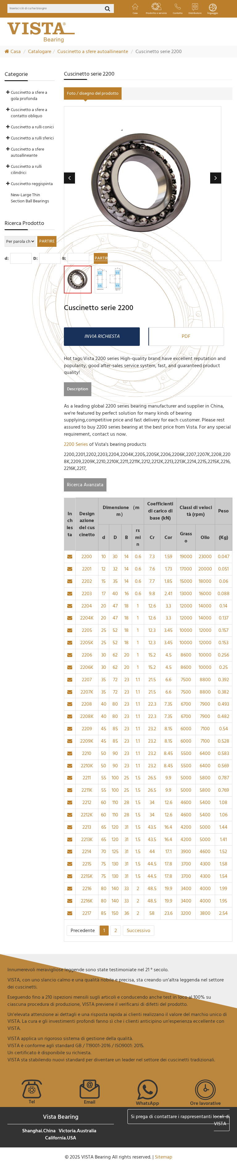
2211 (87, 778)
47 (115, 606)
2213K (87, 840)
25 (103, 630)
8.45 (168, 753)
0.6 (138, 557)
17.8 (168, 864)
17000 (186, 569)
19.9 (168, 889)
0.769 (223, 790)
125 (115, 852)
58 (152, 913)
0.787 (223, 778)
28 (126, 802)
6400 (205, 753)
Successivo (138, 931)
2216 (86, 889)
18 (126, 606)
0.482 (223, 716)
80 (115, 704)
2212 (86, 802)
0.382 (223, 692)
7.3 (152, 557)
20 (103, 606)
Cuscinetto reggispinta (32, 183)
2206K (86, 667)
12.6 (152, 606)
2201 (86, 569)
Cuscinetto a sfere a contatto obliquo (29, 112)
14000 (205, 606)
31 (126, 827)
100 (115, 778)
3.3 (168, 606)
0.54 (223, 729)
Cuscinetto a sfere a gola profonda (29, 95)
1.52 (223, 852)
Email (89, 1102)
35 (115, 581)
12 (104, 569)
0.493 (223, 704)
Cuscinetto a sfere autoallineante (92, 52)
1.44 (223, 827)
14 (126, 557)
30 (115, 557)
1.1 (138, 680)
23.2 (152, 729)
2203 (87, 594)
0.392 (223, 680)
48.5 (152, 889)
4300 (205, 864)
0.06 (223, 581)
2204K (87, 618)
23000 (205, 557)
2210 (86, 753)
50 (103, 753)
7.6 (152, 569)
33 (126, 889)
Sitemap (163, 1157)
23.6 (168, 913)
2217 (86, 913)
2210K (87, 766)
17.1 (168, 852)
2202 (87, 581)
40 (115, 594)
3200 (186, 913)
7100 (205, 729)
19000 (186, 557)
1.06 (223, 815)
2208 (86, 704)
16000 (205, 594)
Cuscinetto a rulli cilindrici (26, 169)
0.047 (223, 557)
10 (104, 557)
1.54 (223, 876)
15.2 (152, 655)
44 (152, 852)
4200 (186, 827)
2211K (86, 790)
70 (103, 852)
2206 (87, 655)
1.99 (223, 889)
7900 (205, 704)
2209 (87, 729)
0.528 (223, 741)
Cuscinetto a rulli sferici (32, 138)
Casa (15, 52)
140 (115, 889)
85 (115, 729)
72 (115, 680)
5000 (186, 778)
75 (103, 864)
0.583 (223, 753)
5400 (205, 802)
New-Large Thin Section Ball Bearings (30, 198)
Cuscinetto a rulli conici (32, 127)
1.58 (223, 864)
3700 (186, 864)
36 (126, 913)
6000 (186, 729)
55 (103, 778)
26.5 (152, 778)
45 (103, 729)
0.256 (223, 655)
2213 (86, 827)
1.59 (168, 557)
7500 (186, 680)
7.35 (168, 704)
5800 (205, 778)
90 (115, 753)
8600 (186, 655)
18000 (205, 581)
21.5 (152, 680)
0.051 (223, 569)
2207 (87, 680)
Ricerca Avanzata (85, 485)
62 (115, 655)
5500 (186, 753)
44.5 (152, 864)
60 (103, 802)
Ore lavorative (205, 1103)
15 (104, 581)
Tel (32, 1102)
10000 (186, 630)
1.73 (168, 569)
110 (115, 802)
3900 (186, 852)
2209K (86, 741)
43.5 (152, 827)
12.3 (152, 630)
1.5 (137, 778)
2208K (87, 716)
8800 (205, 680)
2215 (86, 864)
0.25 (223, 667)
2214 (86, 852)
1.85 (168, 581)
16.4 (168, 827)
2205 (87, 630)
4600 (186, 802)
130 (115, 864)
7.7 (152, 581)
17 (104, 594)
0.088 (224, 594)
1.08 (223, 802)
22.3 (152, 704)
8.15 (168, 729)
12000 (186, 606)
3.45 (168, 630)
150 (115, 913)
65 (103, 827)
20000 (205, 569)
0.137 (223, 618)
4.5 (168, 655)
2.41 (168, 594)
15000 (186, 581)
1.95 (223, 901)
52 (115, 630)
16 (127, 594)
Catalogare (39, 52)
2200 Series (76, 444)
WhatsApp (147, 1103)
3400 (186, 889)
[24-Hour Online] (205, 1089)
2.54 (223, 913)
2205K (86, 643)
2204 (86, 606)
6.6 (168, 680)
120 (115, 827)
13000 (186, 594)
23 (126, 680)
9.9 (168, 778)
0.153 (223, 643)
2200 (86, 557)
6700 (186, 704)
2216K (87, 901)
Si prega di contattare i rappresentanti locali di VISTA (180, 1120)
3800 (205, 913)
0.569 (223, 766)
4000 (205, 889)
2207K (87, 692)
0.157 (223, 630)
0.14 (223, 606)
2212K (87, 815)
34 (152, 802)
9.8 (152, 594)
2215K (87, 876)
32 (115, 569)
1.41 (223, 840)
